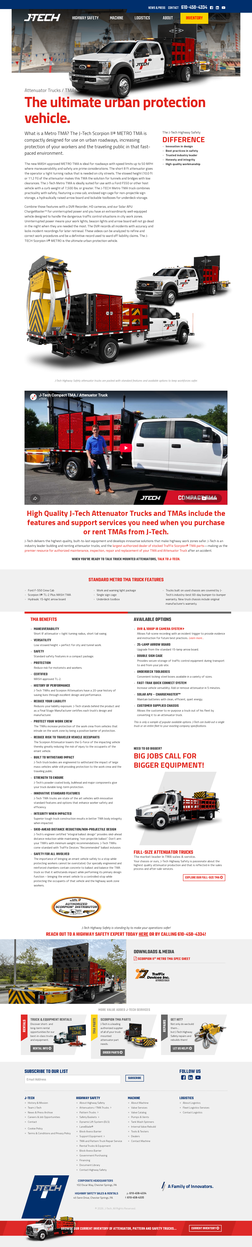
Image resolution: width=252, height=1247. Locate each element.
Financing (85, 1160)
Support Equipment (91, 1136)
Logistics (142, 18)
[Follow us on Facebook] (211, 8)
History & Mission (38, 1103)
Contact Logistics (192, 1112)
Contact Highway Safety (93, 1170)
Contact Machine (140, 1141)
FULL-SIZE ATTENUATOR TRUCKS (163, 852)
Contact (32, 1122)
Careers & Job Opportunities (44, 1117)
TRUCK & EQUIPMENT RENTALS (51, 1019)
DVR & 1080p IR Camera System (160, 629)
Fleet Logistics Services (196, 1108)
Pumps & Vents (140, 1117)
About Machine (140, 1103)
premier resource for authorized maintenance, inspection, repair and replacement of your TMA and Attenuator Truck (106, 550)
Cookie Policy (35, 1128)
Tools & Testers (140, 1131)
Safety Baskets (88, 1117)
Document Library (90, 1165)
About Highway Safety (92, 1103)
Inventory (194, 18)
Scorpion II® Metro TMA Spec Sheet (163, 959)
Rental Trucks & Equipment (95, 1146)
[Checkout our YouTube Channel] (224, 8)
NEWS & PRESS (156, 8)
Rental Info (41, 1048)
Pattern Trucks (88, 1112)
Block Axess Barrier (90, 1131)
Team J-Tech (35, 1108)
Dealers (135, 1136)
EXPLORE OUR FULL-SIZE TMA (202, 877)
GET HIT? (177, 1019)
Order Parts (111, 1052)
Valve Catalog (138, 1112)
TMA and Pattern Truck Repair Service (101, 1141)
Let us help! (181, 1048)
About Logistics (192, 1103)
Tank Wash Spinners (142, 1122)
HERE (143, 934)
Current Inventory (203, 1228)
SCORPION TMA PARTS (116, 1019)
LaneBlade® (86, 1127)
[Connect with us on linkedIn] (218, 8)
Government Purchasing (93, 1155)
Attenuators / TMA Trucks (94, 1108)
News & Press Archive (40, 1112)
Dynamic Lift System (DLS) (95, 1122)
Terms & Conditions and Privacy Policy (49, 1133)
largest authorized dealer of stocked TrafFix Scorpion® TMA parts (158, 545)
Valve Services (139, 1108)
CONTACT (173, 8)
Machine (116, 18)
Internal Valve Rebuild (143, 1127)
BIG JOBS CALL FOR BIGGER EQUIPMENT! (169, 760)
